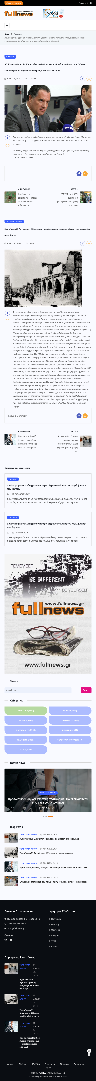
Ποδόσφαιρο (26, 730)
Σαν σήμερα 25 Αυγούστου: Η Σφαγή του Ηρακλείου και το (46, 853)
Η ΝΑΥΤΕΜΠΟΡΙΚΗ (24, 157)
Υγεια (26, 749)
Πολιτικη (18, 34)
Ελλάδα (26, 720)
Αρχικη (10, 1064)
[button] (43, 816)
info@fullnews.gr (16, 928)
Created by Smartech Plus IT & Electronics (48, 1076)
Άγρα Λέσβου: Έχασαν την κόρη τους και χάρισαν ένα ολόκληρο (49, 839)
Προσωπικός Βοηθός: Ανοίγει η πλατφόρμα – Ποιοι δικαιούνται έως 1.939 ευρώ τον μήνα (48, 800)
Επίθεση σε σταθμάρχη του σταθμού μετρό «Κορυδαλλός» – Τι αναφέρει (53, 882)
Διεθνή (70, 711)
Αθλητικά (26, 711)
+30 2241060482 (16, 923)
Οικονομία (70, 720)
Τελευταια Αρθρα (70, 740)
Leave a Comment (17, 416)
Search (86, 690)
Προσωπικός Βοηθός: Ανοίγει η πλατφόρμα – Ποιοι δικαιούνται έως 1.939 (53, 867)
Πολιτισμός (26, 740)
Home (6, 34)
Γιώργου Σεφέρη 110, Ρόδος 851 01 (23, 918)
